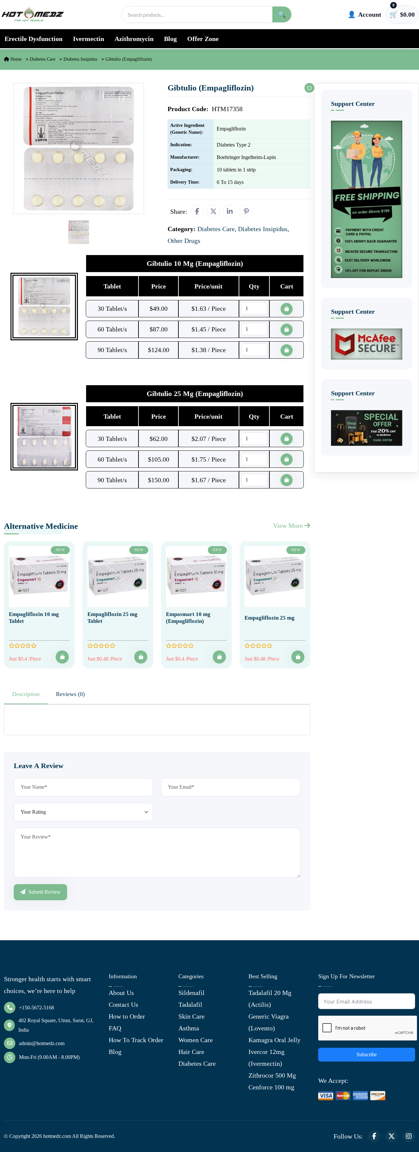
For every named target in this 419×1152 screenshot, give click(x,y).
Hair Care (191, 1051)
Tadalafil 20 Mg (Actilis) (269, 998)
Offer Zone (203, 38)
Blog (170, 38)
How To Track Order (136, 1039)
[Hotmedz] (32, 14)
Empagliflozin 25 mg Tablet (112, 617)
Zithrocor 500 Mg (272, 1075)
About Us (121, 992)
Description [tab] (26, 694)
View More (288, 525)
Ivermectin (88, 38)
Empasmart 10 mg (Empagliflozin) (188, 617)
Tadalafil (190, 1004)
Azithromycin (134, 38)
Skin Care (191, 1016)
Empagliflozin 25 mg (270, 618)
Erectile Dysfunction (34, 38)
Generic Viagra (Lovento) (268, 1022)
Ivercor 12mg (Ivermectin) (266, 1057)
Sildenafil (191, 992)
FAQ (115, 1028)
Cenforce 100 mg (271, 1087)
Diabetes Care (42, 59)
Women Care (195, 1039)
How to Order (127, 1016)
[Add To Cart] (62, 657)
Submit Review (44, 892)
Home (15, 59)
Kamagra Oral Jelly (274, 1039)
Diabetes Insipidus (80, 59)
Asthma (188, 1028)
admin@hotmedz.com (41, 1043)
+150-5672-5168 (36, 1007)
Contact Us (123, 1004)
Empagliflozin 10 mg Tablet (34, 617)
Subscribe (366, 1054)
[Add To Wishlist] (309, 88)
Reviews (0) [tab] (70, 694)
